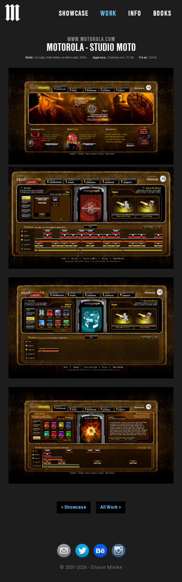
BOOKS (162, 13)
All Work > (110, 507)
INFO (134, 13)
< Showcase (73, 507)
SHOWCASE (73, 13)
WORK (108, 13)
